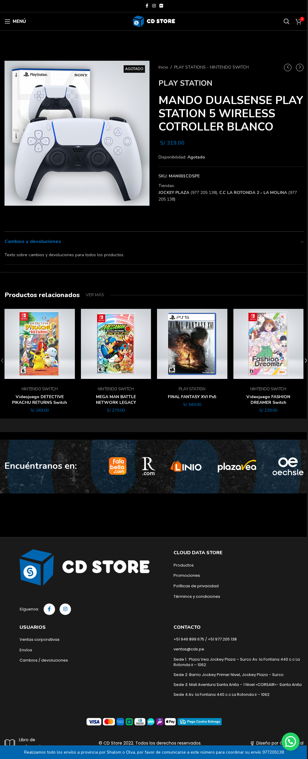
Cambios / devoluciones (44, 660)
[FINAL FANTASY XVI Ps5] (192, 344)
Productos (184, 565)
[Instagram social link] (154, 6)
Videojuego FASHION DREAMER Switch (268, 400)
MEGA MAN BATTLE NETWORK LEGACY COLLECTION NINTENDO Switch (116, 405)
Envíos (26, 650)
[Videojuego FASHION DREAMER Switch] (268, 344)
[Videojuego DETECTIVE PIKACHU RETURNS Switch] (40, 344)
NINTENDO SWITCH (40, 389)
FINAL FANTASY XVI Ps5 (192, 397)
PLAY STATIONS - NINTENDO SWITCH (211, 67)
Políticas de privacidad (196, 586)
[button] (291, 742)
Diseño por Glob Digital (279, 743)
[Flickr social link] (161, 6)
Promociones (187, 575)
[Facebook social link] (146, 6)
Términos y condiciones (197, 596)
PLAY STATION (185, 83)
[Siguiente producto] (299, 67)
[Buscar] (287, 21)
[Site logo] (154, 21)
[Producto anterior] (287, 67)
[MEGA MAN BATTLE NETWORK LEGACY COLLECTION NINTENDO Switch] (116, 344)
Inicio (163, 67)
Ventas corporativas (40, 639)
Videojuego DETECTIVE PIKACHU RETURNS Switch (39, 400)
